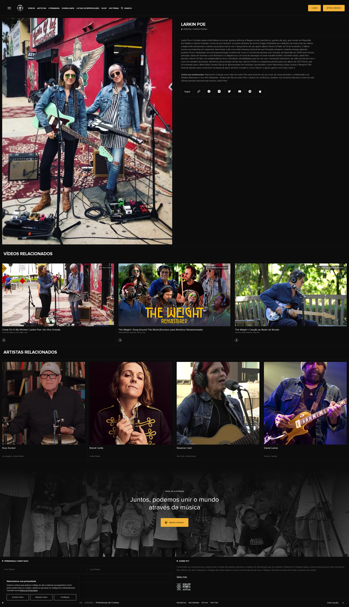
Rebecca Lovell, (14, 332)
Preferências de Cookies (107, 603)
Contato (89, 603)
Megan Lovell (23, 332)
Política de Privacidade (29, 590)
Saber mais (182, 577)
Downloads (68, 8)
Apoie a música (176, 522)
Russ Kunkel (8, 448)
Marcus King (141, 332)
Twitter (214, 603)
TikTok (204, 603)
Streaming (54, 8)
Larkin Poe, (5, 332)
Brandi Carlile (96, 448)
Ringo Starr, (133, 332)
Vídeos (31, 8)
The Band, (238, 332)
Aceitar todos (18, 597)
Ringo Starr (256, 332)
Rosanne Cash (184, 448)
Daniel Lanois (271, 448)
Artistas (41, 8)
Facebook (181, 603)
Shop (104, 8)
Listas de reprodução (87, 8)
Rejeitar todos (41, 597)
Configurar (65, 597)
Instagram (194, 603)
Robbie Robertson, (123, 332)
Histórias (114, 8)
